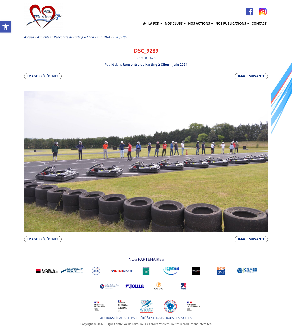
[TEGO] (146, 270)
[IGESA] (171, 270)
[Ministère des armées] (100, 306)
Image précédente (42, 76)
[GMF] (221, 270)
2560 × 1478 (146, 58)
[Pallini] (196, 270)
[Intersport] (122, 270)
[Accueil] (144, 23)
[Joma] (134, 286)
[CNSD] (146, 306)
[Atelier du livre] (109, 286)
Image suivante (251, 76)
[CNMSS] (247, 270)
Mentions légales (112, 318)
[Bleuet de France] (170, 306)
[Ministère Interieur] (193, 306)
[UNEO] (96, 270)
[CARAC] (159, 286)
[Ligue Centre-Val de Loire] (43, 16)
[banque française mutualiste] (72, 270)
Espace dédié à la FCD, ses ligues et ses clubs (160, 318)
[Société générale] (47, 270)
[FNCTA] (183, 286)
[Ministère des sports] (123, 306)
